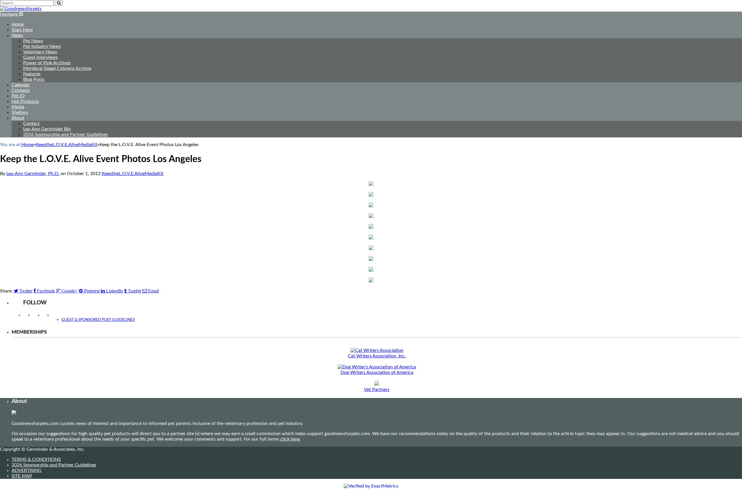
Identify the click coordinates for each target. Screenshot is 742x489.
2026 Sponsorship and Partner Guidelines (65, 134)
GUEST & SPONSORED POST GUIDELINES (98, 320)
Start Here (22, 30)
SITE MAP (22, 476)
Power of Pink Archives (47, 63)
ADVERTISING (26, 470)
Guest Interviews (40, 57)
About (18, 118)
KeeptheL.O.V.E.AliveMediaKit (132, 173)
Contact (31, 123)
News (17, 35)
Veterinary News (40, 52)
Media (18, 107)
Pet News (33, 41)
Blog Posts (34, 79)
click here (290, 439)
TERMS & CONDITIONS (36, 459)
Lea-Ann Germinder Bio (47, 129)
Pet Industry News (42, 46)
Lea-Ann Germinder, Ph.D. (32, 173)
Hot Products (25, 101)
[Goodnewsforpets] (20, 8)
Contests (21, 90)
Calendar (21, 85)
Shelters (20, 112)
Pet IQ (18, 96)
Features (32, 74)
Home (18, 24)
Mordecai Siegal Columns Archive (57, 68)
